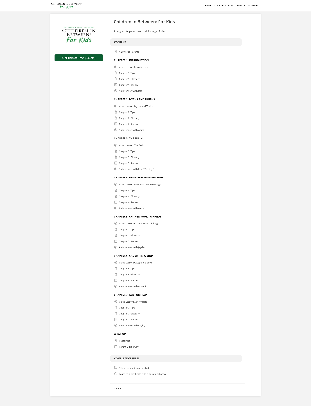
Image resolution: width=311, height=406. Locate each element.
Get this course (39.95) (78, 58)
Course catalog (224, 5)
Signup (241, 5)
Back (118, 388)
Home (207, 5)
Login (251, 5)
